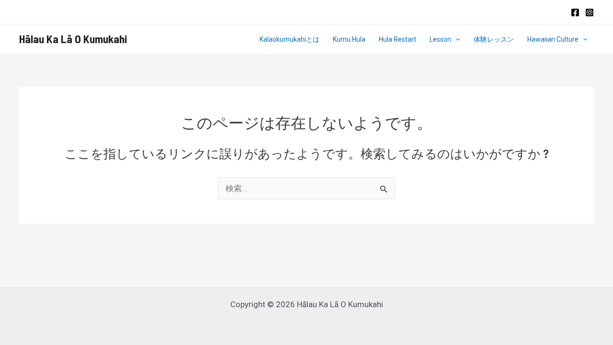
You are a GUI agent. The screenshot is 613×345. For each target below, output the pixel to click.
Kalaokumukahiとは (289, 39)
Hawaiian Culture (553, 39)
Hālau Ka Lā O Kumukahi (73, 39)
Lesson (440, 39)
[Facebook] (575, 12)
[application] (455, 39)
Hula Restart (397, 39)
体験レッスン (494, 39)
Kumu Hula (349, 39)
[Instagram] (589, 12)
